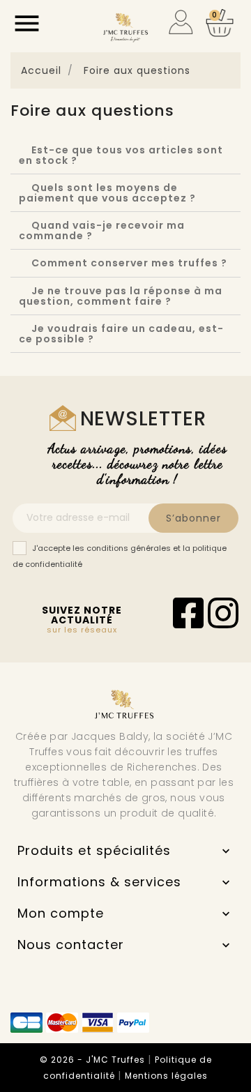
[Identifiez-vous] (181, 21)
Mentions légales (166, 1076)
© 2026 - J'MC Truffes (94, 1060)
